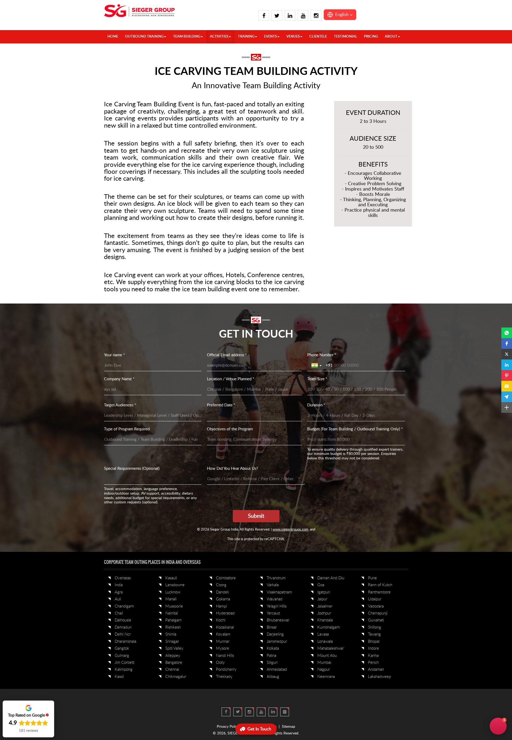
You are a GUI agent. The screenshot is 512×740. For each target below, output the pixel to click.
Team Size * (317, 379)
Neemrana (326, 677)
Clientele (318, 36)
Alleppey (172, 656)
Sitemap (288, 727)
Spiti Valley (174, 648)
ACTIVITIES (219, 36)
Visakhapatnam (279, 592)
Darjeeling (275, 634)
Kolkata (273, 648)
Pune (372, 578)
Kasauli (171, 578)
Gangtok (122, 648)
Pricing (371, 36)
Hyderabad (225, 613)
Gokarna (223, 599)
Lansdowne (175, 585)
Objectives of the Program (230, 429)
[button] (340, 15)
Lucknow (172, 592)
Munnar (222, 642)
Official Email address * (227, 355)
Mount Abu (327, 656)
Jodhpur (324, 613)
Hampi (221, 606)
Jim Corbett (124, 663)
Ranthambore (379, 592)
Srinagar (172, 642)
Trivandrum (276, 578)
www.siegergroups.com (290, 529)
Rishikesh (173, 627)
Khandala (325, 620)
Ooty (220, 663)
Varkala (273, 585)
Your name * (114, 355)
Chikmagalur (175, 677)
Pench (373, 663)
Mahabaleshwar (330, 648)
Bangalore (173, 663)
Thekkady (224, 677)
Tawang (374, 634)
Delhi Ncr (123, 634)
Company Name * (119, 379)
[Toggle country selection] (317, 365)
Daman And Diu (330, 578)
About (391, 36)
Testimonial (345, 36)
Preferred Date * (221, 405)
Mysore (222, 648)
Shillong (374, 627)
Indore (373, 648)
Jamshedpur (277, 642)
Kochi (220, 620)
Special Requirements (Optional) (131, 469)
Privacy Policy (228, 727)
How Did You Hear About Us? (232, 469)
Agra (119, 592)
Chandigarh (124, 606)
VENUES (293, 36)
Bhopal (373, 642)
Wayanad (274, 599)
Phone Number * (321, 355)
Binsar (272, 627)
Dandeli (222, 592)
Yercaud (273, 613)
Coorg (221, 585)
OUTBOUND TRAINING (144, 36)
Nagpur (323, 670)
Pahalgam (173, 620)
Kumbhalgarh (328, 627)
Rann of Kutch (380, 585)
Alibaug (273, 677)
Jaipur (322, 599)
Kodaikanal (225, 627)
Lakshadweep (379, 677)
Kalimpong (124, 670)
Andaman (376, 670)
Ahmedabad (277, 670)
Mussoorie (174, 606)
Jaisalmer (325, 606)
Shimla (170, 634)
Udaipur (374, 599)
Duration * (316, 405)
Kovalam (223, 634)
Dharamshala (125, 642)
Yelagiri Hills (276, 606)
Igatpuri (323, 592)
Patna (271, 656)
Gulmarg (122, 656)
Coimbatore (226, 578)
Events (270, 36)
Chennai (172, 670)
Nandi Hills (225, 656)
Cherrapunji (377, 613)
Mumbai (324, 663)
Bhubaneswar (278, 620)
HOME (112, 36)
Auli (118, 599)
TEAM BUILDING (186, 36)
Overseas (123, 578)
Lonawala (325, 642)
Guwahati (376, 620)
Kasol (119, 677)
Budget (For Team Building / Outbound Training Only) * (355, 429)
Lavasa (323, 634)
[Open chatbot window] (498, 726)
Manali (171, 599)
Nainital (171, 613)
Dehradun (123, 627)
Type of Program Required (127, 429)
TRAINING (246, 36)
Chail (119, 613)
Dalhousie (123, 620)
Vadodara (376, 606)
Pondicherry (226, 670)
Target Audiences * (120, 405)
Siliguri (272, 663)
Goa (320, 585)
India (119, 585)
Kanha (373, 656)
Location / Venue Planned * (230, 379)
